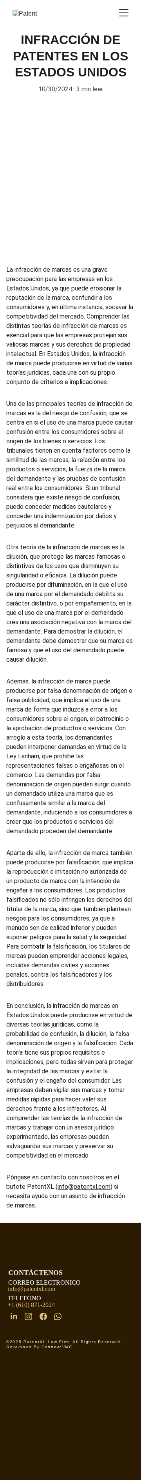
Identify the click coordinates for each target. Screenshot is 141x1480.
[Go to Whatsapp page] (57, 1316)
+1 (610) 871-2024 (30, 1304)
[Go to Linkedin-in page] (14, 1316)
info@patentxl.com (84, 1186)
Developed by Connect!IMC (39, 1347)
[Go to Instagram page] (28, 1316)
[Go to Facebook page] (43, 1316)
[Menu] (123, 12)
